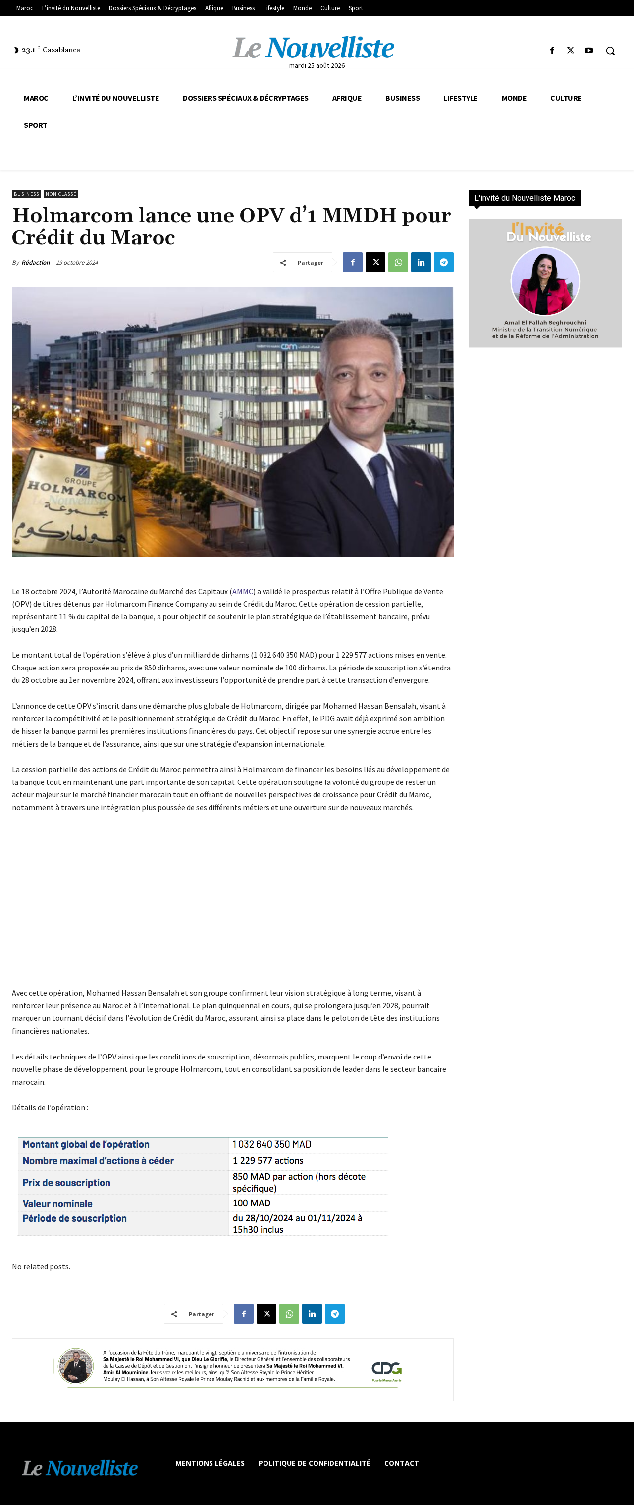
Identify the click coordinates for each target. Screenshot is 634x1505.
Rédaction (35, 262)
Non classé (61, 194)
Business (26, 194)
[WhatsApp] (398, 262)
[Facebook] (552, 50)
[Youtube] (589, 50)
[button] (610, 50)
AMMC (242, 591)
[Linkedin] (421, 262)
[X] (571, 50)
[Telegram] (444, 262)
